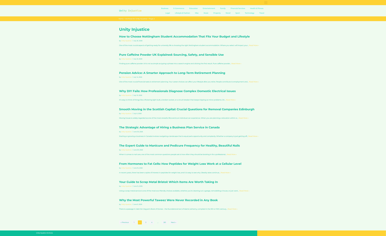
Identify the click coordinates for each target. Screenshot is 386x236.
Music (206, 13)
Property (217, 13)
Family (223, 8)
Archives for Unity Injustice (136, 19)
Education (193, 8)
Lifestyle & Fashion (182, 13)
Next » (173, 222)
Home (121, 19)
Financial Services (238, 8)
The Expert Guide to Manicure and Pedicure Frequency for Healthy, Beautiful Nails (179, 145)
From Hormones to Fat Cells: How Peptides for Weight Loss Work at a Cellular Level (180, 163)
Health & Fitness (256, 8)
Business (164, 8)
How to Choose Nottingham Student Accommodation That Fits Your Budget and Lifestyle (184, 36)
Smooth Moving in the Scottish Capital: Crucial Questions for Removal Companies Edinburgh (186, 109)
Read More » (254, 45)
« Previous (125, 222)
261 (164, 222)
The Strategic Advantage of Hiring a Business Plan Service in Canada (169, 127)
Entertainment (209, 8)
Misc (197, 13)
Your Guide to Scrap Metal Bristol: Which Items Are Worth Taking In (168, 182)
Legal (167, 13)
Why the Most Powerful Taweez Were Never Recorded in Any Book (168, 200)
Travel (261, 13)
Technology (249, 13)
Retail (228, 13)
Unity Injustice (126, 41)
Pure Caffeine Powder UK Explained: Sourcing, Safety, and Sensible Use (171, 54)
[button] (265, 2)
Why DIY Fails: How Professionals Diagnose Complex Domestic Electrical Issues (177, 91)
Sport (237, 13)
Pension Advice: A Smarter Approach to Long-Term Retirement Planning (172, 73)
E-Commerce (178, 8)
